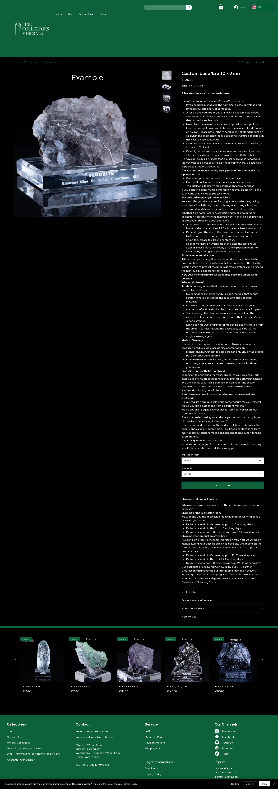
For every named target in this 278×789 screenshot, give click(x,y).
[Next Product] (262, 659)
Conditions (151, 768)
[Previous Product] (16, 659)
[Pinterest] (217, 748)
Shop (10, 731)
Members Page (154, 737)
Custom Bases (15, 737)
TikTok (226, 753)
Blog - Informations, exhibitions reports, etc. (33, 753)
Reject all (249, 783)
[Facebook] (217, 737)
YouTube (227, 742)
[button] (103, 14)
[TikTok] (217, 753)
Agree (264, 783)
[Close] (274, 783)
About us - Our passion (21, 759)
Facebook (228, 737)
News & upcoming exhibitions (25, 748)
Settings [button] (235, 783)
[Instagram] (217, 731)
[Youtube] (217, 742)
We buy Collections (18, 742)
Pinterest (227, 748)
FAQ (147, 731)
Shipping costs (154, 748)
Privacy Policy (153, 774)
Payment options (155, 742)
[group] (139, 666)
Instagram (228, 731)
